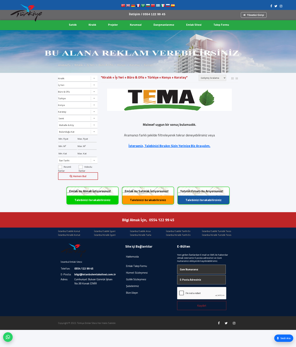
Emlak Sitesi (193, 25)
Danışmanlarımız (163, 25)
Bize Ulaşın (132, 293)
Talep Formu (221, 25)
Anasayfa (64, 65)
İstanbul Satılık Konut (69, 231)
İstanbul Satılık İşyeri (104, 231)
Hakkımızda (132, 257)
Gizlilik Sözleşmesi (136, 279)
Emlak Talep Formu (136, 266)
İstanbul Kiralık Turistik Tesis (216, 234)
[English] (128, 6)
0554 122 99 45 (161, 220)
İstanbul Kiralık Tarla (140, 234)
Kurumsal (135, 25)
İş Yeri (90, 65)
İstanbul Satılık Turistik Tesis (216, 231)
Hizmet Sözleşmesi (137, 273)
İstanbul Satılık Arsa (140, 231)
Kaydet (201, 305)
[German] (133, 6)
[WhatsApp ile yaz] (8, 337)
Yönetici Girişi (255, 15)
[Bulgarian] (148, 6)
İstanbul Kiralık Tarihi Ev (178, 234)
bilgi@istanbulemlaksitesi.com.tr (95, 274)
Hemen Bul (79, 176)
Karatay (135, 65)
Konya (121, 65)
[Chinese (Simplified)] (153, 6)
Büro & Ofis (105, 65)
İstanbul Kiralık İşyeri (105, 234)
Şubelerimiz (132, 286)
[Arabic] (143, 6)
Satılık (73, 25)
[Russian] (168, 6)
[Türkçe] (123, 6)
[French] (138, 6)
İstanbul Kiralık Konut (69, 234)
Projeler (113, 25)
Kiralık (92, 25)
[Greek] (158, 6)
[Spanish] (173, 6)
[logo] (26, 12)
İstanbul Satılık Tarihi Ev (178, 231)
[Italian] (163, 6)
